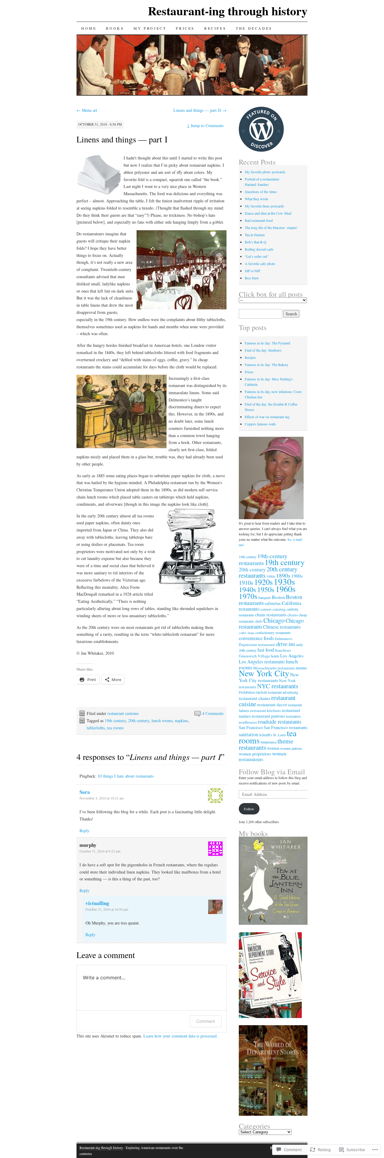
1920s (263, 581)
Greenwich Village (254, 656)
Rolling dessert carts (259, 249)
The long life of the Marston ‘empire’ (271, 227)
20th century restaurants (268, 572)
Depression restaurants (257, 644)
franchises (283, 650)
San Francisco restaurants (286, 727)
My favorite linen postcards (264, 206)
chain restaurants (270, 615)
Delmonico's (283, 638)
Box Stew (252, 277)
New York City (264, 673)
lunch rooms (162, 720)
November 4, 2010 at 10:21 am (102, 798)
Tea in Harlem (255, 234)
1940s (247, 589)
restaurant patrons (268, 716)
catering (279, 609)
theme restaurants (266, 744)
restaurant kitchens (265, 710)
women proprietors (255, 754)
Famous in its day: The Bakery (266, 364)
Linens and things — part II (199, 110)
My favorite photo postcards (265, 171)
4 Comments (213, 713)
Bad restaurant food (259, 220)
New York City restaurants (269, 677)
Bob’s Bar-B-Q (255, 242)
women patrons (291, 748)
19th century (115, 720)
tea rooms (115, 728)
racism (261, 692)
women (273, 748)
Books (115, 28)
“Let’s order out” (256, 256)
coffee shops (246, 633)
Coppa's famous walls (260, 423)
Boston (278, 597)
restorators (293, 716)
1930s (284, 581)
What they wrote (256, 198)
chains (292, 615)
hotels (275, 655)
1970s (248, 596)
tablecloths (96, 728)
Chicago (274, 620)
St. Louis (279, 734)
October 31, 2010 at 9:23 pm (100, 851)
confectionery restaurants (273, 632)
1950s (265, 589)
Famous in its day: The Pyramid (267, 343)
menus (301, 668)
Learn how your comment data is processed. (180, 1036)
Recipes (215, 28)
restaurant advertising (283, 692)
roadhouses (248, 722)
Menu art (86, 110)
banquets (264, 597)
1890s (283, 575)
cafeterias (273, 603)
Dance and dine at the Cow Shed (268, 213)
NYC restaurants (277, 686)
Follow (249, 808)
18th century (247, 556)
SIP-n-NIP (252, 270)
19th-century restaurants (263, 559)
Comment (205, 1021)
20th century (138, 720)
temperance (269, 742)
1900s (297, 576)
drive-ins (285, 643)
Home (88, 28)
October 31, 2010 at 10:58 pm (107, 909)
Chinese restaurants (282, 627)
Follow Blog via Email (272, 771)
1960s (285, 588)
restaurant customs (123, 713)
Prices (185, 28)
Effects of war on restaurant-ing (267, 416)
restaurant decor (272, 704)
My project (150, 28)
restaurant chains (254, 698)
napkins (181, 720)
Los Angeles (292, 656)
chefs (258, 621)
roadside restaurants (279, 721)
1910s (246, 583)
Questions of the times (261, 191)
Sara (85, 792)
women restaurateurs (262, 756)
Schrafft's (265, 734)
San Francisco (251, 727)
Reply (84, 830)
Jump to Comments (205, 125)
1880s (270, 576)
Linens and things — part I (121, 139)
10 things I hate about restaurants (126, 776)
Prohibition (247, 692)
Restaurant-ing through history (228, 10)
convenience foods (256, 638)
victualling (97, 903)
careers (266, 609)
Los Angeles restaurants (262, 661)
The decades (254, 28)
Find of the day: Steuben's (263, 350)
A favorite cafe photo (260, 263)
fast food (265, 650)
